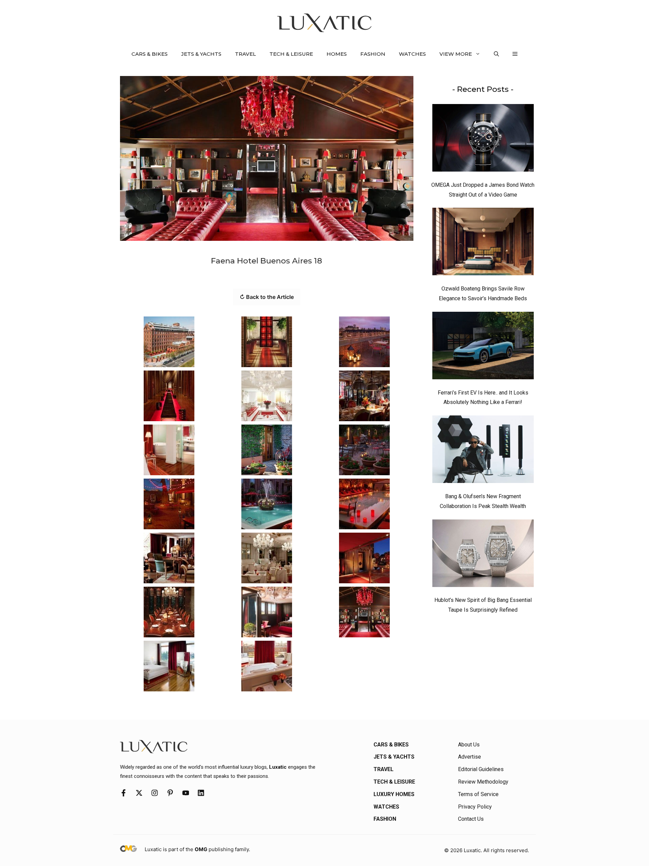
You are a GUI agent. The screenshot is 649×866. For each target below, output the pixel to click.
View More (455, 54)
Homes (337, 54)
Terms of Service (478, 794)
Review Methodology (483, 782)
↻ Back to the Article (267, 297)
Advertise (469, 757)
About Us (469, 744)
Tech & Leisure (291, 54)
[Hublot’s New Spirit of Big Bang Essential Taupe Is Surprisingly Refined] (483, 554)
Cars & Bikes (149, 54)
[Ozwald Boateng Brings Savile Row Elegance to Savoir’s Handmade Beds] (483, 243)
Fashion (372, 54)
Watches (412, 54)
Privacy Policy (475, 807)
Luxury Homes (394, 794)
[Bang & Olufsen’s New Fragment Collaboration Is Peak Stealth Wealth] (483, 450)
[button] (496, 54)
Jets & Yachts (201, 54)
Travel (245, 54)
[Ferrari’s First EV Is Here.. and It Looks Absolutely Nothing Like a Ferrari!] (483, 347)
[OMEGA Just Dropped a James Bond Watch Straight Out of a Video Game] (483, 139)
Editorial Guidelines (481, 769)
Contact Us (471, 819)
